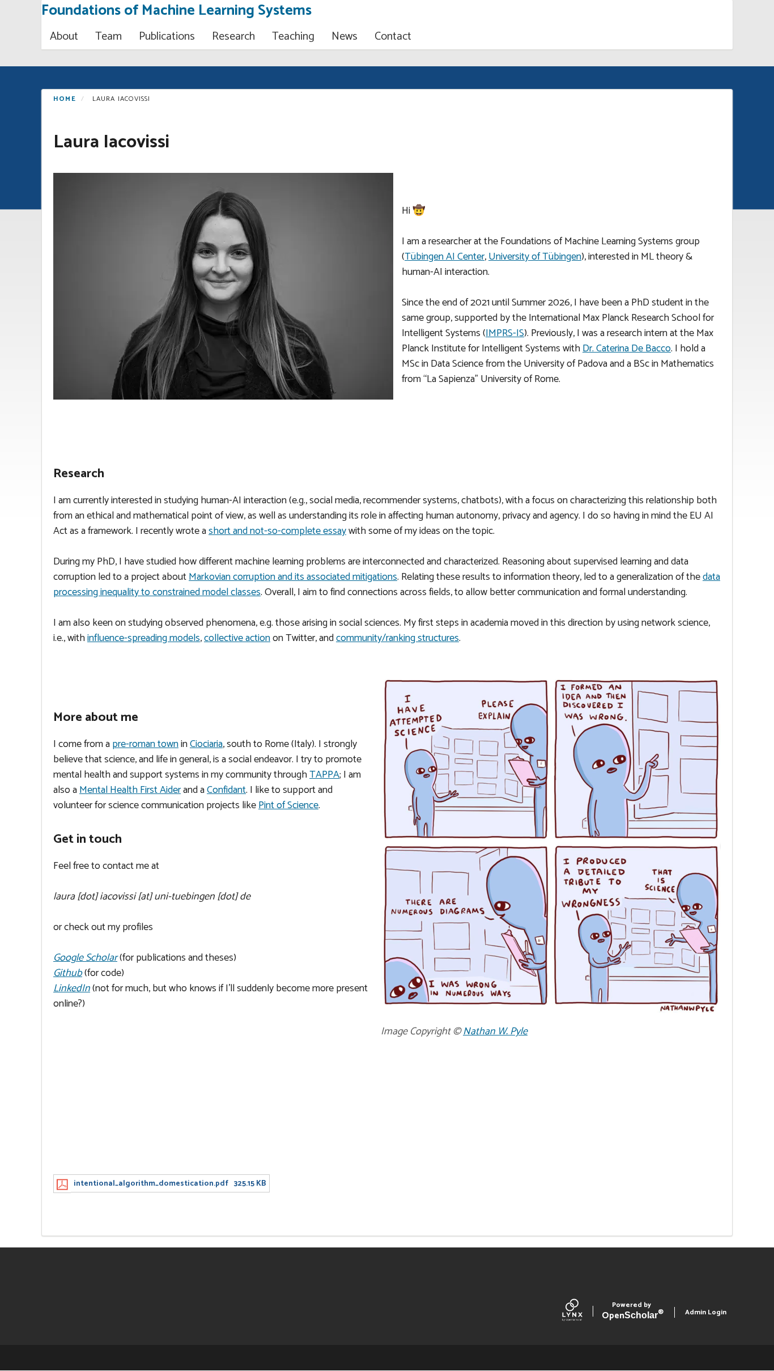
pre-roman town (145, 744)
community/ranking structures (397, 638)
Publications (167, 36)
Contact (393, 36)
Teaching (293, 36)
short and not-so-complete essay (277, 531)
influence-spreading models (143, 638)
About (64, 36)
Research (233, 36)
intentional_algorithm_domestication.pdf (151, 1183)
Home (64, 99)
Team (108, 36)
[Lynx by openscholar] (582, 1312)
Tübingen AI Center (444, 256)
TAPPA (324, 774)
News (344, 36)
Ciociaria (206, 744)
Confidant (226, 790)
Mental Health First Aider (130, 790)
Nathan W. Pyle (495, 1031)
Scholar (631, 1312)
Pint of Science (288, 805)
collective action (237, 638)
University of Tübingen (534, 256)
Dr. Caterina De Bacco (626, 348)
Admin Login (705, 1312)
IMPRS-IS (505, 333)
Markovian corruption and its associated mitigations (293, 576)
